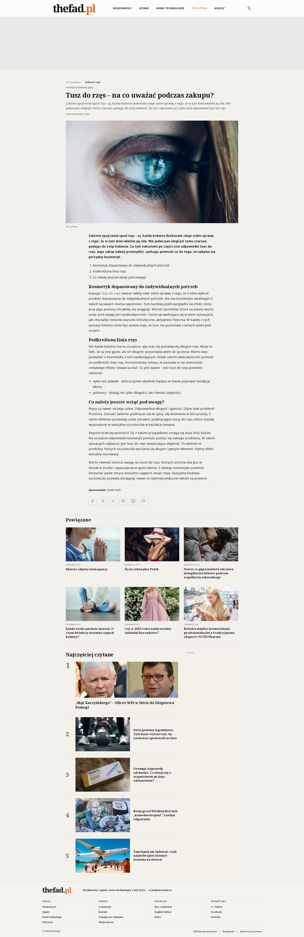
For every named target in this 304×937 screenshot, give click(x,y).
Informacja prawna (251, 931)
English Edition (163, 911)
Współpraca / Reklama (111, 917)
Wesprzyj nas (106, 922)
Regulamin (228, 931)
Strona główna (73, 82)
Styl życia (199, 8)
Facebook (216, 911)
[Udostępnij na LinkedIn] (113, 501)
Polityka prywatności (205, 931)
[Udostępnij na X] (103, 501)
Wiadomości (122, 8)
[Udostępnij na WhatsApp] (133, 501)
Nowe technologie (170, 8)
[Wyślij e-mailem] (123, 501)
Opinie (144, 8)
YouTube (216, 917)
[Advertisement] (152, 42)
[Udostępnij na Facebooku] (93, 501)
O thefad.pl (105, 906)
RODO (158, 917)
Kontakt (103, 911)
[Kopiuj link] (144, 501)
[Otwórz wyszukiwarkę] (247, 8)
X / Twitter (216, 906)
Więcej (219, 8)
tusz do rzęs (111, 293)
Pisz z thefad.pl (163, 906)
